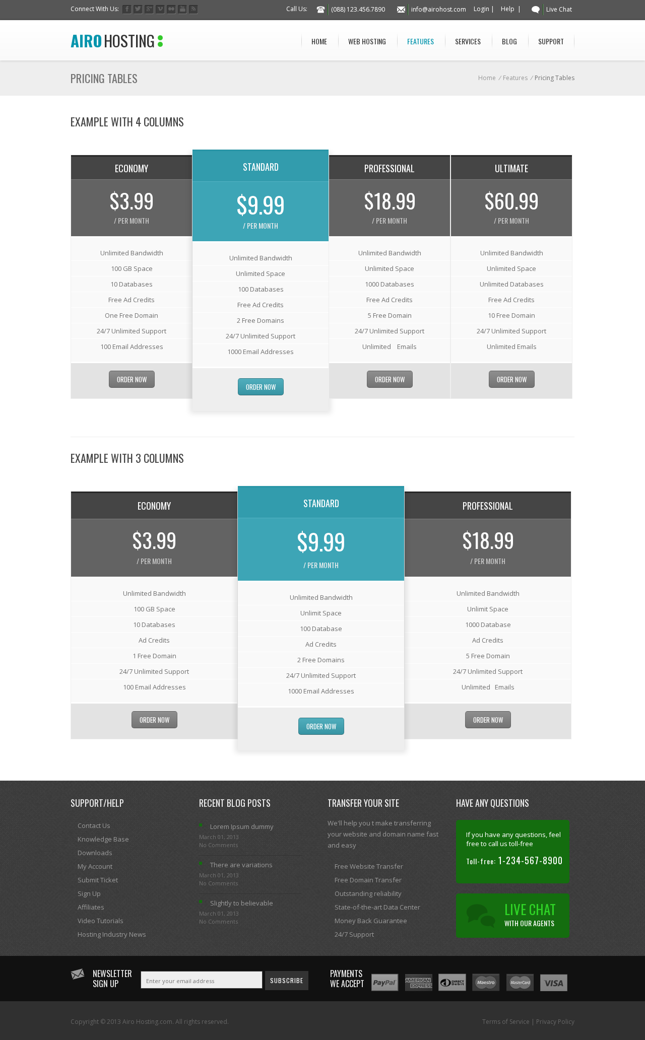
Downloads (95, 852)
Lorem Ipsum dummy (242, 826)
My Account (95, 866)
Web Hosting (367, 41)
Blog (509, 41)
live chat (530, 913)
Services (468, 41)
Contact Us (94, 825)
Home (319, 41)
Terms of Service (506, 1021)
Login (481, 9)
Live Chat (559, 9)
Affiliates (91, 907)
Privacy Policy (555, 1021)
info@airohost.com (438, 9)
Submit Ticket (98, 879)
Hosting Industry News (112, 934)
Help (507, 9)
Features (420, 41)
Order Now (132, 379)
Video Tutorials (100, 920)
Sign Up (89, 893)
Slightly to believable (241, 903)
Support (551, 41)
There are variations (241, 864)
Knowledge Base (103, 839)
